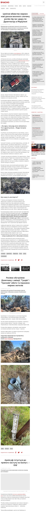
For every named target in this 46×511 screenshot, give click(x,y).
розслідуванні (17, 53)
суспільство (3, 5)
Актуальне (34, 87)
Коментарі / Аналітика (37, 112)
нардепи (3, 8)
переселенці (10, 5)
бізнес (16, 5)
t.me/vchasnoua (8, 338)
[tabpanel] (38, 50)
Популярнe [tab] (42, 13)
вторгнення (3, 256)
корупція (29, 5)
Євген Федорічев (36, 127)
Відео (32, 142)
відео (7, 8)
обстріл (7, 448)
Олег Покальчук (36, 115)
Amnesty (3, 253)
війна (20, 5)
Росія (20, 253)
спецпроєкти (13, 8)
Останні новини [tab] (35, 13)
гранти (24, 5)
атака (24, 253)
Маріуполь (15, 253)
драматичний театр (24, 60)
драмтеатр (9, 253)
